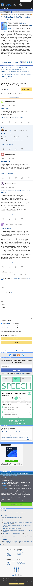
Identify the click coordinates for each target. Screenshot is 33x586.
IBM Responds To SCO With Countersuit (10, 14)
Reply (12, 117)
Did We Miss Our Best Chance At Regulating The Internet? (15, 437)
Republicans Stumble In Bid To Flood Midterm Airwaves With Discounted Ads (17, 536)
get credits (3, 327)
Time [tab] (4, 93)
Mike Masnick (23, 23)
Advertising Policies (20, 552)
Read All (29, 439)
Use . (6, 323)
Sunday (3, 510)
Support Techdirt (21, 563)
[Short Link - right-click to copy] (21, 62)
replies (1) (5, 117)
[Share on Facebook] (29, 62)
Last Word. (21, 326)
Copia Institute (20, 561)
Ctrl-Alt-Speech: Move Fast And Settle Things (12, 78)
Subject (3, 301)
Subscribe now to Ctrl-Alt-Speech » (16, 423)
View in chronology (19, 117)
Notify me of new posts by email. (9, 335)
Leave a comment (26, 89)
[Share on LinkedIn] (31, 62)
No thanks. (28, 326)
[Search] (32, 1)
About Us (19, 550)
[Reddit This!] (25, 62)
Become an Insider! (16, 504)
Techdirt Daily (14, 292)
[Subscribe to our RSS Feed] (18, 355)
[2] (3, 127)
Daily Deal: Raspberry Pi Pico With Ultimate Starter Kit (13, 533)
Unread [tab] (20, 93)
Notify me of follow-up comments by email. (11, 331)
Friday (3, 520)
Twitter (8, 550)
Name (2, 281)
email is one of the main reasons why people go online (20, 27)
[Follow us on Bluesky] (10, 355)
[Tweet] (27, 62)
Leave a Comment (13, 62)
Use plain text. (16, 323)
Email (2, 287)
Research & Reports (9, 556)
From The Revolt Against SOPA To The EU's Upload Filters (15, 435)
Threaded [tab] (12, 93)
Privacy (19, 554)
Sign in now (17, 278)
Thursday (4, 539)
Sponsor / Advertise (9, 564)
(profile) (10, 130)
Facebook (9, 552)
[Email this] (23, 62)
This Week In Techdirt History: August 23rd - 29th (13, 69)
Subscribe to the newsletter (13, 292)
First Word (12, 326)
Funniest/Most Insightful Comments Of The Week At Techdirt (16, 67)
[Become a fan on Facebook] (14, 355)
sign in (8, 327)
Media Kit (9, 562)
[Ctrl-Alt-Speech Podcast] (16, 383)
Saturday (4, 515)
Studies (5, 31)
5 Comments (4, 62)
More (1, 544)
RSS (7, 89)
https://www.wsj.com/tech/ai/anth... (9, 475)
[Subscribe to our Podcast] (23, 355)
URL (2, 296)
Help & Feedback (11, 561)
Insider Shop (20, 562)
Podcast (8, 554)
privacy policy (20, 373)
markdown (7, 323)
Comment (4, 307)
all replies (14, 97)
